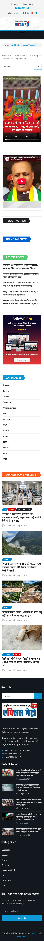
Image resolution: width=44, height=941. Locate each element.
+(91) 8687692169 (13, 757)
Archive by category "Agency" (23, 45)
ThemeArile (22, 936)
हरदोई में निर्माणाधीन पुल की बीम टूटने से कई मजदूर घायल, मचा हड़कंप (28, 830)
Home (6, 45)
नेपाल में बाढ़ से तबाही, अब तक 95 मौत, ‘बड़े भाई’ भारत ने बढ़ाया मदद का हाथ (22, 613)
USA (5, 425)
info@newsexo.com (13, 753)
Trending (7, 402)
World (6, 430)
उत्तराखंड (6, 447)
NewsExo (36, 933)
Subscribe (22, 918)
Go (38, 66)
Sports (6, 391)
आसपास (6, 436)
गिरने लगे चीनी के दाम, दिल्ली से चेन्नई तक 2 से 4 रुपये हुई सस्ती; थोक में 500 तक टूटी (21, 662)
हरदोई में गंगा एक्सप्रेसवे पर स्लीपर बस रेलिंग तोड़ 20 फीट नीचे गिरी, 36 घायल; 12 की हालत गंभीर (29, 817)
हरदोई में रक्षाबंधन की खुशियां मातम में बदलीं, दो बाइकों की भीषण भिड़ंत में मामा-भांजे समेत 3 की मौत (28, 773)
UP (4, 413)
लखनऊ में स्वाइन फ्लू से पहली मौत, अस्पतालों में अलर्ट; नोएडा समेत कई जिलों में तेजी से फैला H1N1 (21, 517)
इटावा (5, 442)
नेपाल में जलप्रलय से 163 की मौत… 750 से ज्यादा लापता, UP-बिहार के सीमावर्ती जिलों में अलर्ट (21, 567)
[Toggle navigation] (22, 35)
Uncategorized (9, 408)
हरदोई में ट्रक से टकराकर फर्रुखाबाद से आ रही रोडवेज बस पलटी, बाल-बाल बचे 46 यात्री (29, 802)
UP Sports (7, 419)
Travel (6, 396)
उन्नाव (5, 453)
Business (7, 385)
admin (8, 525)
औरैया (5, 459)
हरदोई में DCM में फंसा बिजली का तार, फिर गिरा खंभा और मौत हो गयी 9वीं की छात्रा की (28, 788)
